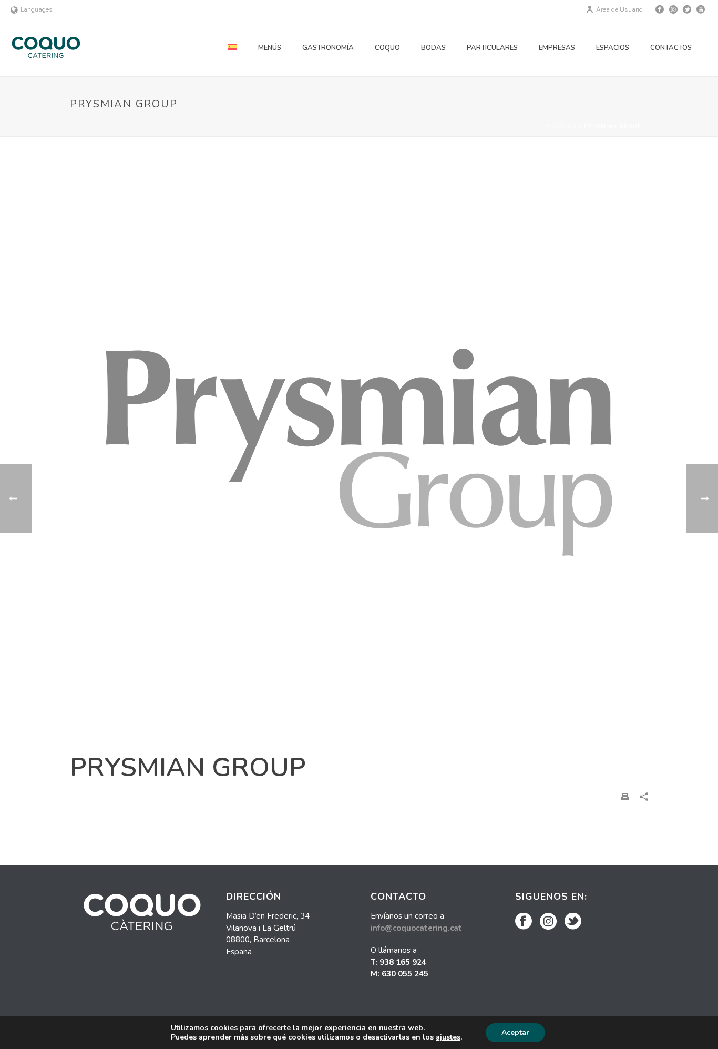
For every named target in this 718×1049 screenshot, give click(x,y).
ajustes (448, 1037)
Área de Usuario (619, 9)
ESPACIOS (612, 48)
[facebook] (523, 922)
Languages (36, 9)
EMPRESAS (557, 48)
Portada (562, 126)
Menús (269, 48)
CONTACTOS (671, 48)
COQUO (387, 48)
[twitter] (573, 922)
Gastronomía (328, 48)
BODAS (433, 48)
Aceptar (515, 1032)
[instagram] (548, 922)
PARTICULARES (492, 48)
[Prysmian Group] (359, 452)
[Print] (625, 796)
